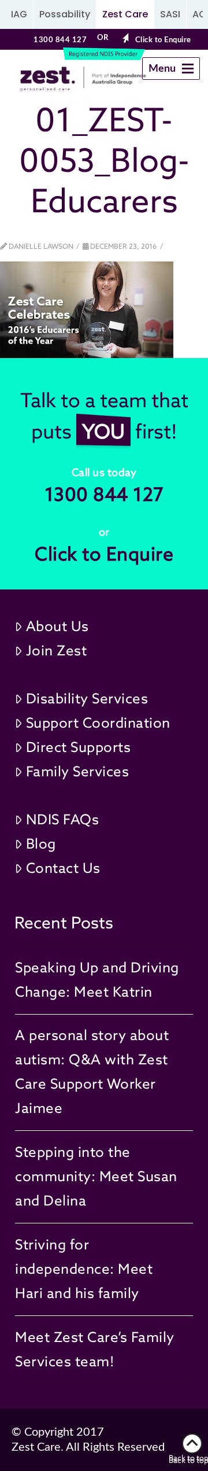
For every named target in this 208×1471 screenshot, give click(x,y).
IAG (19, 14)
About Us (57, 626)
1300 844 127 (60, 40)
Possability (64, 14)
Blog (41, 844)
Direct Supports (78, 747)
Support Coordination (98, 723)
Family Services (77, 771)
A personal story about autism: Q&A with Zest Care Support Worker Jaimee (92, 1071)
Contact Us (63, 868)
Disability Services (87, 698)
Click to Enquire (163, 40)
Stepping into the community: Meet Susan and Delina (96, 1176)
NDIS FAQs (62, 819)
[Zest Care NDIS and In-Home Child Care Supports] (60, 79)
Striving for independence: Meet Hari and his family (84, 1269)
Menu (173, 71)
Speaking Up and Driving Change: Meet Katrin (97, 979)
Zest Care (125, 14)
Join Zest (56, 650)
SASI (170, 14)
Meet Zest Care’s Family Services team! (94, 1349)
